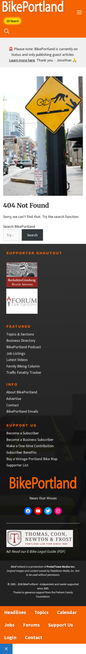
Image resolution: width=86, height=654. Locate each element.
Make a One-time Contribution (30, 445)
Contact (12, 405)
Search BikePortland (19, 226)
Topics (41, 612)
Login (10, 637)
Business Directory (20, 340)
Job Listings (15, 353)
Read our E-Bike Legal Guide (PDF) (38, 551)
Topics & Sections (20, 334)
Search (32, 235)
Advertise (13, 398)
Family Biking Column (23, 366)
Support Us (60, 625)
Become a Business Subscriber (29, 439)
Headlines (15, 612)
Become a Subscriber (22, 433)
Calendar (67, 612)
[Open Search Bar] (6, 31)
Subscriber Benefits (21, 452)
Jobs (9, 625)
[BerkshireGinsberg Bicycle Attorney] (22, 285)
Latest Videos (17, 359)
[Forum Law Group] (22, 312)
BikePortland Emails (22, 411)
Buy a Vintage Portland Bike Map (31, 458)
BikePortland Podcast (23, 346)
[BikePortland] (33, 7)
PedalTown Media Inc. (61, 566)
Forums (31, 625)
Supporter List (17, 465)
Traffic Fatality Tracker (23, 372)
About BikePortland (21, 392)
